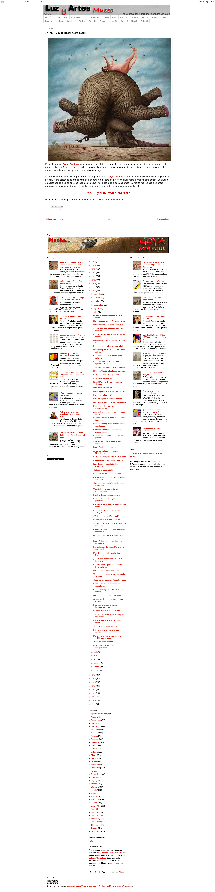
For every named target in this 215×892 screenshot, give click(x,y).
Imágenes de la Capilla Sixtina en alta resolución (72, 282)
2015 (94, 682)
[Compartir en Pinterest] (62, 206)
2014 (94, 686)
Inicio (110, 219)
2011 (94, 697)
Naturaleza (49, 21)
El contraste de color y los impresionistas (103, 407)
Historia (94, 784)
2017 (94, 675)
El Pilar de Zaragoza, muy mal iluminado (109, 457)
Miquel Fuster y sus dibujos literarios (108, 460)
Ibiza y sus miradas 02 (102, 395)
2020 (94, 283)
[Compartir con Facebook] (59, 206)
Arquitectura (75, 17)
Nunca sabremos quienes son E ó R (108, 325)
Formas (94, 771)
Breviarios (95, 742)
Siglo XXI (144, 21)
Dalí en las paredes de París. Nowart (108, 595)
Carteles (94, 745)
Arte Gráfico (96, 726)
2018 (94, 291)
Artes (85, 17)
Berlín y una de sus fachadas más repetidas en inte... (107, 585)
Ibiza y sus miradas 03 (102, 388)
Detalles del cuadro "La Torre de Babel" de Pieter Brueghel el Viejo (72, 435)
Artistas (103, 21)
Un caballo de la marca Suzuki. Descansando (106, 490)
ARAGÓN (48, 17)
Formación (92, 21)
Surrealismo (71, 21)
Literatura (144, 17)
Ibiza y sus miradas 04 (102, 378)
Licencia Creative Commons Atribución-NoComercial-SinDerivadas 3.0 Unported (99, 886)
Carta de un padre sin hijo (103, 470)
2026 (94, 261)
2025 (94, 265)
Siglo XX (134, 21)
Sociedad (59, 21)
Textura (94, 828)
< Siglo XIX (113, 21)
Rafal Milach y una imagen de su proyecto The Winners (155, 354)
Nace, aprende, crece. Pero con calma (109, 321)
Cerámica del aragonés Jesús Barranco (109, 580)
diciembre (98, 294)
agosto (97, 308)
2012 (94, 693)
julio (95, 312)
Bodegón (94, 739)
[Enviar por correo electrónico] (52, 206)
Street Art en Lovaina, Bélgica (105, 626)
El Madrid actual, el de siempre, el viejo (109, 346)
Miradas (154, 17)
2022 (94, 276)
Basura (94, 736)
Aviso (66, 17)
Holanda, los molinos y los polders (107, 570)
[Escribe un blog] (55, 206)
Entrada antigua (163, 219)
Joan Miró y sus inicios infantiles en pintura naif (69, 354)
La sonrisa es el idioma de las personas (109, 520)
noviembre (98, 297)
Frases (94, 777)
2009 (94, 704)
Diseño (94, 761)
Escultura (123, 17)
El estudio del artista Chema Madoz (107, 474)
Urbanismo (95, 831)
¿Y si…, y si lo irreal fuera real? (106, 516)
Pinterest (92, 841)
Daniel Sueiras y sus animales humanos (109, 447)
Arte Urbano (95, 17)
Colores (94, 749)
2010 (94, 700)
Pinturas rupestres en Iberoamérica (107, 399)
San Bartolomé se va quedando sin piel (109, 367)
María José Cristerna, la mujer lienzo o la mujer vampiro (72, 298)
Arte (92, 723)
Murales (94, 793)
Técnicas (82, 21)
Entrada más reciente (54, 219)
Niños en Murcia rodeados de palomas (109, 371)
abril (96, 659)
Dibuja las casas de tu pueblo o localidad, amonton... (106, 606)
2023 (94, 272)
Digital (93, 758)
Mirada (94, 790)
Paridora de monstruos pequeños (106, 495)
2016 (94, 678)
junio (96, 652)
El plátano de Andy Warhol (153, 281)
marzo (97, 663)
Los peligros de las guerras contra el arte (109, 402)
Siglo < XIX (95, 806)
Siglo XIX (124, 21)
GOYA (58, 17)
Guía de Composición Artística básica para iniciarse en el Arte (72, 336)
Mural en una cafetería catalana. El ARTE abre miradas (107, 637)
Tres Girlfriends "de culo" (103, 642)
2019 (94, 287)
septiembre (98, 305)
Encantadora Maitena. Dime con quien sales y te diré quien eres (72, 374)
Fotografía (134, 17)
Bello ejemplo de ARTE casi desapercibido (104, 646)
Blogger (122, 872)
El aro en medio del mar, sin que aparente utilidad (106, 362)
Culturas (106, 17)
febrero (97, 667)
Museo (163, 17)
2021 (94, 280)
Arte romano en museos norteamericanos (152, 392)
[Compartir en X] (57, 206)
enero (96, 670)
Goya (93, 780)
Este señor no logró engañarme (106, 375)
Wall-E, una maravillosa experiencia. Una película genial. (70, 414)
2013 (94, 689)
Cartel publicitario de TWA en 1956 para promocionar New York (154, 337)
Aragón (94, 717)
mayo (96, 656)
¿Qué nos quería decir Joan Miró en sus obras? (71, 394)
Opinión (94, 803)
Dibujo (114, 17)
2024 (94, 269)
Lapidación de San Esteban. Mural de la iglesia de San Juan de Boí (154, 264)
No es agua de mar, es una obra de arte (109, 391)
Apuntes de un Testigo (100, 714)
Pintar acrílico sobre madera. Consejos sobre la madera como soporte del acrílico (71, 264)
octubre (97, 301)
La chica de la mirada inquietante (106, 611)
